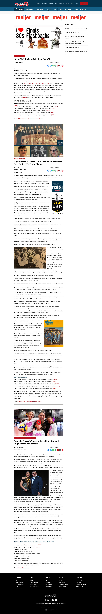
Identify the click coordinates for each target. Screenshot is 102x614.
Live (56, 3)
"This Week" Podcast (64, 584)
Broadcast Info (62, 582)
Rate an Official (49, 586)
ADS (31, 577)
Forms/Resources (34, 586)
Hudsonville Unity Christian (32, 401)
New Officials (78, 582)
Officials (61, 3)
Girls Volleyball (19, 438)
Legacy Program (79, 586)
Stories (31, 12)
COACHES (48, 577)
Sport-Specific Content (81, 584)
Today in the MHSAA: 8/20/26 (72, 47)
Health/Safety (49, 584)
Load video (41, 428)
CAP (46, 580)
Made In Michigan (21, 401)
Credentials (62, 580)
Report (55, 379)
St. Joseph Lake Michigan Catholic (35, 118)
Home (15, 12)
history (39, 401)
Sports (19, 12)
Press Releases (62, 586)
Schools (51, 3)
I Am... (72, 3)
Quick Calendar (33, 584)
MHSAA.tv (19, 118)
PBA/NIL (18, 586)
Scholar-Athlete (19, 582)
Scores (38, 3)
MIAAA (32, 580)
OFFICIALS (79, 577)
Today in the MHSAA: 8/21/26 (72, 32)
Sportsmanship (19, 588)
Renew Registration (80, 580)
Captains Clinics (19, 584)
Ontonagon (24, 118)
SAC (17, 580)
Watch (16, 105)
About (67, 3)
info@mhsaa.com (58, 604)
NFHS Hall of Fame (21, 567)
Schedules (44, 3)
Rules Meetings (49, 582)
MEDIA (61, 577)
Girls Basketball (25, 12)
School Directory (34, 582)
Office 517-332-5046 (44, 604)
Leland (27, 567)
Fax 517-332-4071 (51, 604)
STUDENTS (19, 577)
